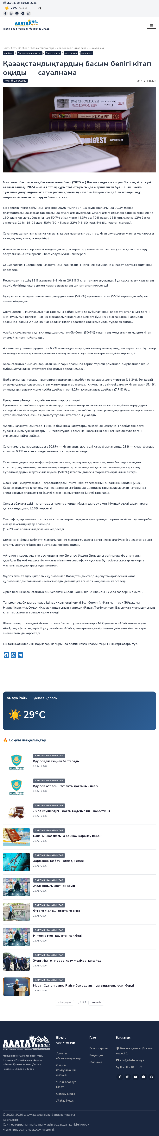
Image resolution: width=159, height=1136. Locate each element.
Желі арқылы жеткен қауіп (54, 886)
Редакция (96, 1055)
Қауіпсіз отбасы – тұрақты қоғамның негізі (66, 786)
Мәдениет (86, 53)
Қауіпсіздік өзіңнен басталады (56, 761)
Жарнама (95, 1062)
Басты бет (9, 48)
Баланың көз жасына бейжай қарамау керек (67, 836)
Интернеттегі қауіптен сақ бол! (57, 936)
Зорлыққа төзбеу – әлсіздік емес (58, 861)
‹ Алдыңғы (64, 1002)
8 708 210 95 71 (131, 1067)
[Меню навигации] (151, 25)
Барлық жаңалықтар (29, 53)
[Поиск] (39, 8)
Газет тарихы (98, 1048)
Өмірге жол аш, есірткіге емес (56, 911)
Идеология (71, 53)
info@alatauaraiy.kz (132, 1060)
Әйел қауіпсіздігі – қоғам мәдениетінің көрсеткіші (71, 811)
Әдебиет (23, 48)
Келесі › (96, 1002)
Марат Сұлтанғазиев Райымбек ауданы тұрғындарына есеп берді (83, 985)
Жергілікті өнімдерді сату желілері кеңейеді (67, 961)
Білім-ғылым (53, 53)
